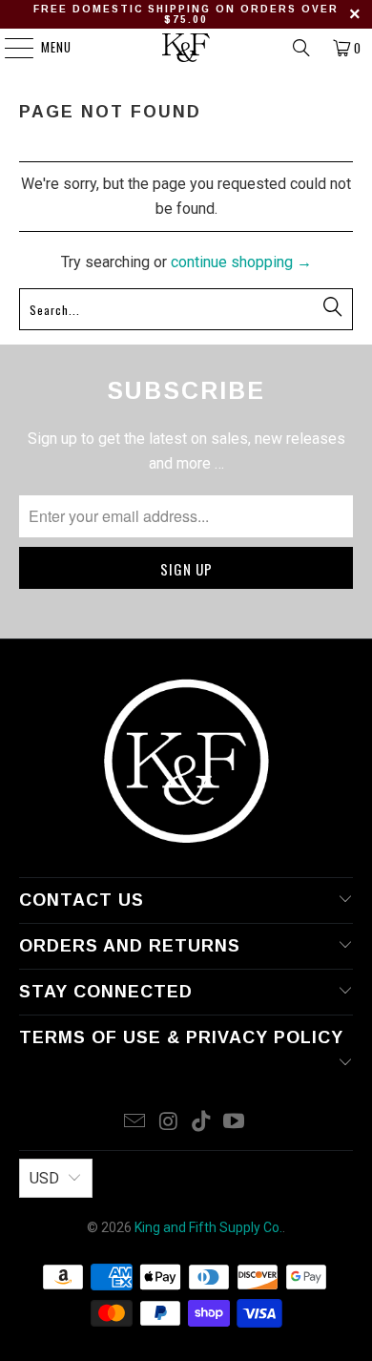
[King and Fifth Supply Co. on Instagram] (169, 1123)
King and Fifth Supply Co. (208, 1227)
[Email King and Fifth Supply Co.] (135, 1123)
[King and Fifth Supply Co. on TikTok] (202, 1123)
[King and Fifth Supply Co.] (186, 48)
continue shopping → (241, 262)
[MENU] (9, 48)
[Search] (301, 48)
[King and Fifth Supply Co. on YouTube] (234, 1123)
